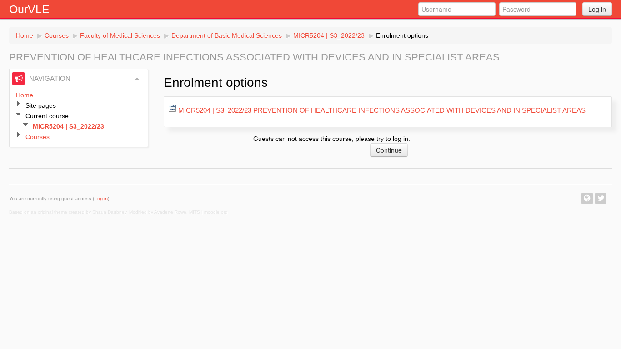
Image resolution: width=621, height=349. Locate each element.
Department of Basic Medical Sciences (226, 35)
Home (24, 35)
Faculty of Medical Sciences (120, 35)
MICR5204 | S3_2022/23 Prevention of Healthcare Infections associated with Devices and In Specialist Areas (382, 110)
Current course (47, 116)
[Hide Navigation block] (137, 79)
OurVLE (29, 9)
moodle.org (216, 211)
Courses (57, 35)
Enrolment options (402, 35)
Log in (597, 9)
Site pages (40, 105)
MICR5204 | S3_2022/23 (329, 35)
